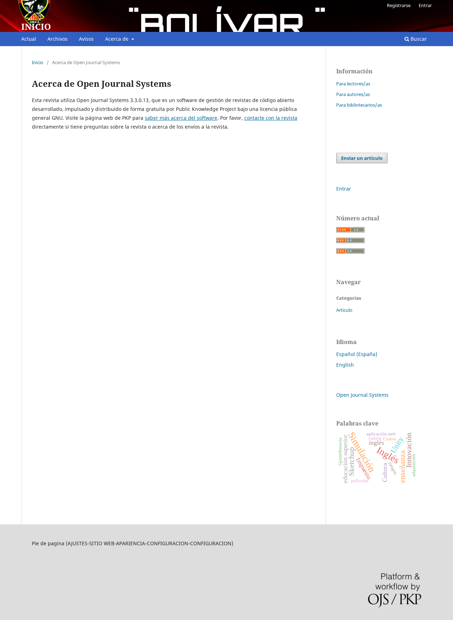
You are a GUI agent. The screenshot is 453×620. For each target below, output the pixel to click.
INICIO (36, 26)
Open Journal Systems (362, 394)
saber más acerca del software (181, 117)
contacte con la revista (270, 117)
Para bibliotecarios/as (359, 105)
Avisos (86, 38)
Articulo (344, 310)
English (345, 364)
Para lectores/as (353, 83)
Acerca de (117, 38)
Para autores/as (353, 94)
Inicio (37, 62)
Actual (28, 38)
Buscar (418, 38)
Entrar (425, 5)
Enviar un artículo (362, 158)
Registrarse (399, 5)
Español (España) (356, 354)
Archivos (57, 38)
